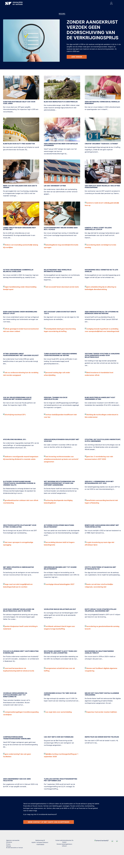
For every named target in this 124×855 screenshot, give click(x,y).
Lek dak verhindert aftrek (55, 186)
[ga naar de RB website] (117, 840)
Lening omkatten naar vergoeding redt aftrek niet (19, 228)
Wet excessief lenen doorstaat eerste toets (60, 312)
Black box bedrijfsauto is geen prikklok (61, 102)
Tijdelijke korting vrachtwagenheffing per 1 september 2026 (60, 780)
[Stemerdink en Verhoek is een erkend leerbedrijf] (101, 840)
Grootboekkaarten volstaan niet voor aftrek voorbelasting (19, 526)
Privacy (8, 844)
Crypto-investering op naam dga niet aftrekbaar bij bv (100, 568)
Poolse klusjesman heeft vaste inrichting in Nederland (21, 652)
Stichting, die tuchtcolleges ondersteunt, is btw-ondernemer (103, 440)
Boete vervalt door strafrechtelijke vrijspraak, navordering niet (100, 610)
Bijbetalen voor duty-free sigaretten (19, 144)
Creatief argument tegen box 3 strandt (101, 144)
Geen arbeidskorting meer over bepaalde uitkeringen (61, 144)
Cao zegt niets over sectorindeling (58, 737)
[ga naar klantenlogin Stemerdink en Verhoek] (111, 4)
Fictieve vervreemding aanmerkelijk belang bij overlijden (18, 270)
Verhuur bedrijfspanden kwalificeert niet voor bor (61, 440)
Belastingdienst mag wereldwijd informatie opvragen (57, 270)
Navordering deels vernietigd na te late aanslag (101, 270)
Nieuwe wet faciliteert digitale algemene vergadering (102, 694)
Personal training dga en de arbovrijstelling (55, 398)
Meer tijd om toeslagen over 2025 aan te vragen (20, 186)
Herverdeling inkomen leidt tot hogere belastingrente (60, 568)
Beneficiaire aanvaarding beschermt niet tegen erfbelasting (102, 526)
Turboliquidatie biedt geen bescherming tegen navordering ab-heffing (60, 354)
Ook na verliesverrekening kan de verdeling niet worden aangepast (17, 398)
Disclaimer (9, 842)
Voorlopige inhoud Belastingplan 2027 (60, 609)
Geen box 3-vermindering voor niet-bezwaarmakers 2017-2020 (99, 482)
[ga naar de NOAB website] (112, 840)
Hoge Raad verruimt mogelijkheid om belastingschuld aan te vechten (18, 610)
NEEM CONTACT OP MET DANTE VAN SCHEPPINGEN (48, 822)
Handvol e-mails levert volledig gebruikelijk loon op (98, 228)
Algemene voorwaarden (12, 840)
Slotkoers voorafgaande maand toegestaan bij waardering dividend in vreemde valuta (19, 483)
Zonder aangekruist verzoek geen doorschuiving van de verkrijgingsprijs (92, 29)
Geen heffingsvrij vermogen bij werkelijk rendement (102, 102)
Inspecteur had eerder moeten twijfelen (102, 737)
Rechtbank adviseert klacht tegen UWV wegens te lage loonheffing (60, 652)
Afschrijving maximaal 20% (14, 439)
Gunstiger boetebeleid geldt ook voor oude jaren (19, 102)
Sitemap (8, 846)
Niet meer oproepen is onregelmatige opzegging (18, 568)
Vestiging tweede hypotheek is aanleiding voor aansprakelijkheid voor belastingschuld (102, 355)
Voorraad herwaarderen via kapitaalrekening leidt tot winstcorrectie (15, 695)
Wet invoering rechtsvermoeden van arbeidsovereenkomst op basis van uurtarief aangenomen (59, 483)
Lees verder (76, 57)
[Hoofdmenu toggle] (116, 3)
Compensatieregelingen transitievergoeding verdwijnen (17, 738)
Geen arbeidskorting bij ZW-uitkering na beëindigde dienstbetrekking (101, 312)
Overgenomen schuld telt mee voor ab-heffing (60, 694)
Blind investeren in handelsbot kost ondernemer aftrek (100, 398)
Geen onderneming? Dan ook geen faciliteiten (17, 780)
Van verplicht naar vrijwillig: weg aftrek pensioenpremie (102, 186)
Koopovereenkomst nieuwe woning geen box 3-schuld (61, 228)
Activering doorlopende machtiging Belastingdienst (59, 526)
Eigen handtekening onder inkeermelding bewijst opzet (20, 312)
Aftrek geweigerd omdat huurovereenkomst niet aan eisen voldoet (21, 354)
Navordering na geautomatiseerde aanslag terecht (99, 652)
